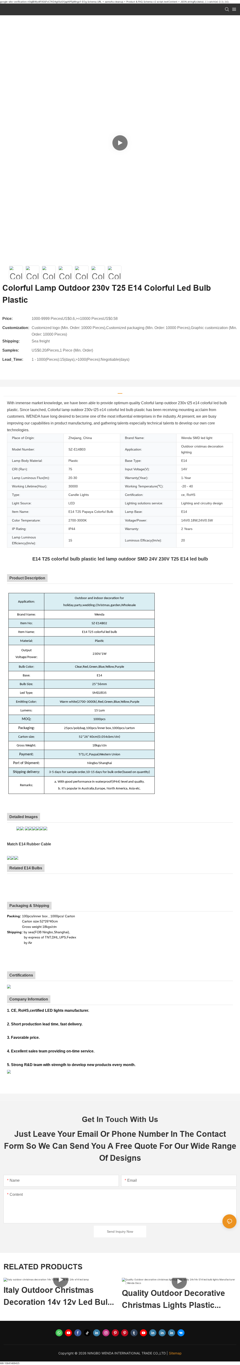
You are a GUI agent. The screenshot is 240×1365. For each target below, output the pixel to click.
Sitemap (175, 1353)
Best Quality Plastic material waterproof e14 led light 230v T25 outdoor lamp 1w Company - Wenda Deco (175, 1299)
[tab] (120, 392)
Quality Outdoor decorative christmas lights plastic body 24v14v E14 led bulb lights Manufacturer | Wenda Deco (58, 1299)
